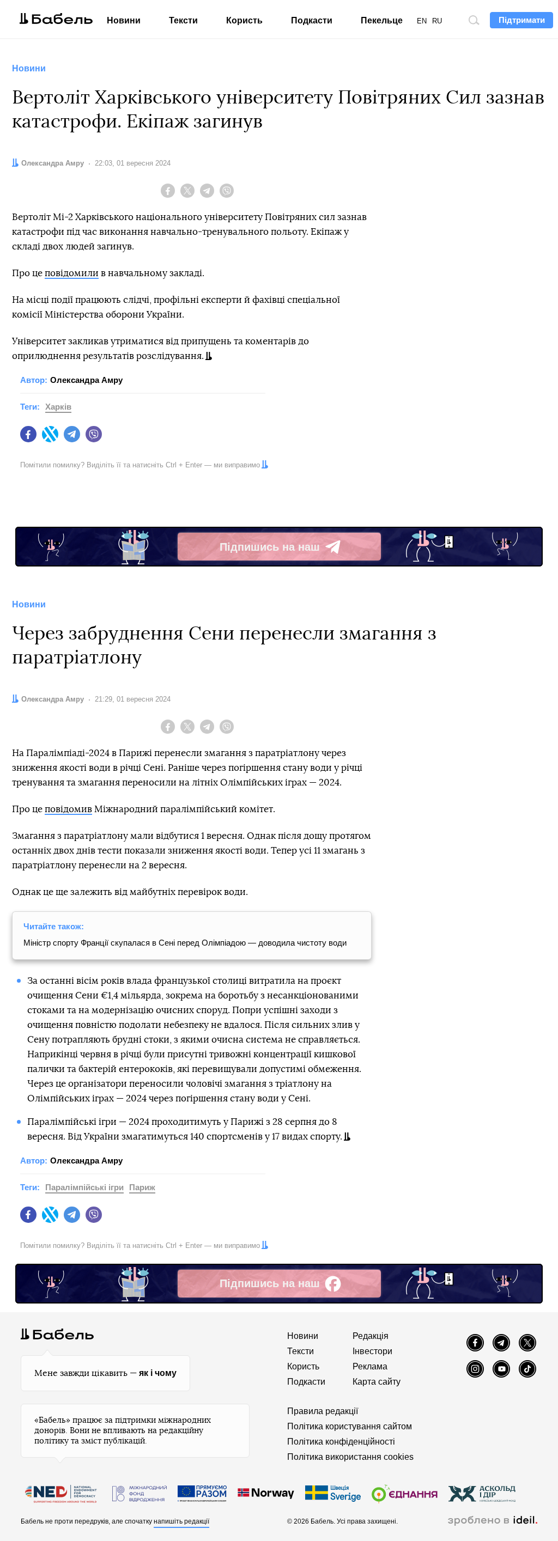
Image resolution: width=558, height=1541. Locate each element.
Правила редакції (322, 1411)
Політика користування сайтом (349, 1426)
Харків (58, 406)
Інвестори (372, 1351)
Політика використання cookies (350, 1456)
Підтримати (522, 20)
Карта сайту (377, 1381)
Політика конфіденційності (341, 1441)
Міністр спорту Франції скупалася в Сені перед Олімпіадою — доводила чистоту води (185, 942)
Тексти (183, 20)
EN (422, 21)
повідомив (68, 809)
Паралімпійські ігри (84, 1187)
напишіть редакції (181, 1521)
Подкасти (311, 20)
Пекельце (382, 20)
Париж (142, 1187)
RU (437, 21)
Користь (244, 20)
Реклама (370, 1366)
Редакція (371, 1336)
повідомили (72, 273)
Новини (124, 20)
